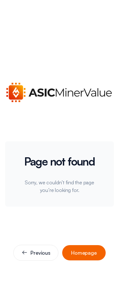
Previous (40, 253)
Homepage (84, 253)
